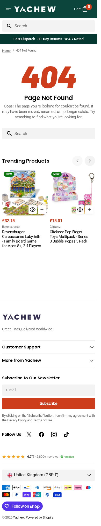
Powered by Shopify (39, 517)
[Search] (7, 26)
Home (6, 51)
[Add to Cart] (42, 209)
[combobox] (53, 26)
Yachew (18, 517)
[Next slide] (90, 161)
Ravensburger (11, 227)
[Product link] (25, 209)
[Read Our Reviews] (49, 39)
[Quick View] (32, 209)
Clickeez (55, 227)
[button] (8, 9)
